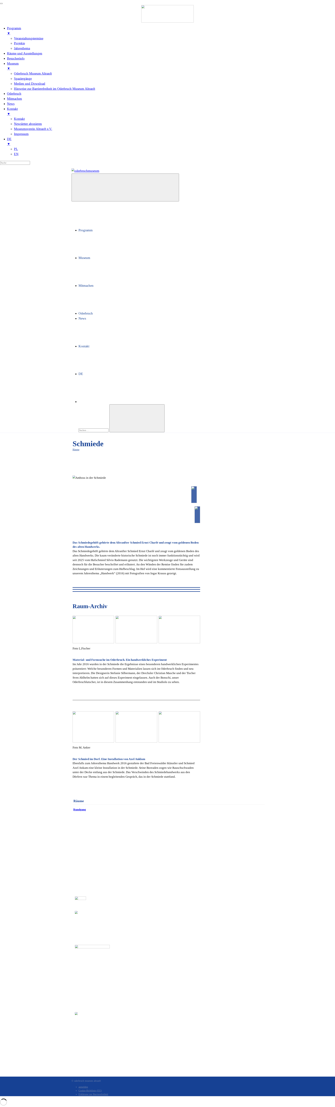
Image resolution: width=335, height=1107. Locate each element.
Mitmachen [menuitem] (14, 98)
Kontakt (84, 346)
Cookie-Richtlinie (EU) (90, 1090)
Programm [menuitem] (14, 30)
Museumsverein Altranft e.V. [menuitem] (33, 129)
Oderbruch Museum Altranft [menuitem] (33, 73)
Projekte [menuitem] (19, 43)
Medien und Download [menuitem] (29, 83)
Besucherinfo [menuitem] (16, 58)
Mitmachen (86, 285)
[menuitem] (171, 142)
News (82, 318)
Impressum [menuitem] (21, 134)
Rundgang (79, 809)
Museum (84, 258)
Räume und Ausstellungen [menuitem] (24, 53)
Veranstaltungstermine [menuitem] (28, 38)
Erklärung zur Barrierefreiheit (93, 1094)
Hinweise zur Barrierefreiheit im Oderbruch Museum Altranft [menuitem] (54, 89)
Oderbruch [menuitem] (14, 93)
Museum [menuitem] (13, 66)
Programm (86, 230)
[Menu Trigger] (1, 3)
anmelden (83, 1087)
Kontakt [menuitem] (12, 111)
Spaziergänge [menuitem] (23, 78)
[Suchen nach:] (94, 430)
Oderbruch (86, 313)
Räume (76, 449)
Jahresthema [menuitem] (22, 48)
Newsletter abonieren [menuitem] (28, 124)
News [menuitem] (10, 104)
